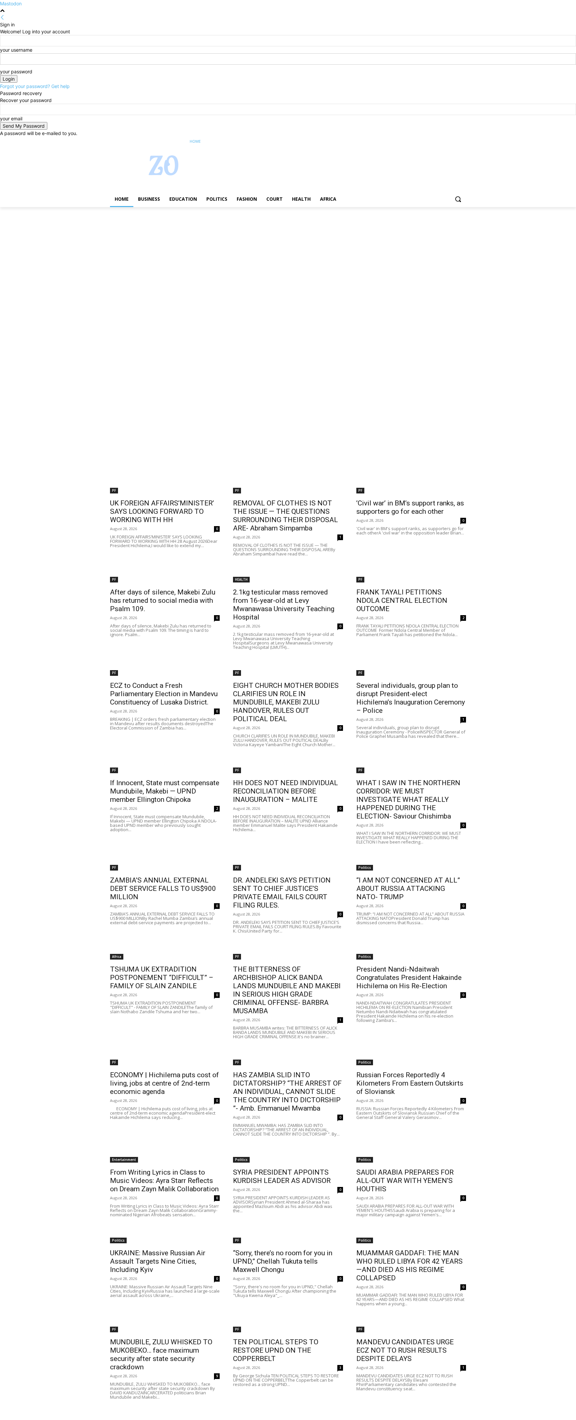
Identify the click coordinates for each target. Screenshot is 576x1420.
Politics (364, 867)
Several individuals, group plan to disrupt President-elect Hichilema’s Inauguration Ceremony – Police (410, 698)
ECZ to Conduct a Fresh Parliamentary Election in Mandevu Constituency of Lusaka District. (164, 693)
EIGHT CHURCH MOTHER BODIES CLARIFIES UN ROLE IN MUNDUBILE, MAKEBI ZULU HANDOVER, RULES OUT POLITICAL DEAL (286, 702)
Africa (116, 956)
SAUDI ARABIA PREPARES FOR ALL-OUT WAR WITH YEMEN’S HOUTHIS (405, 1180)
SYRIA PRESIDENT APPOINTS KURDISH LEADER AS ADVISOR (282, 1176)
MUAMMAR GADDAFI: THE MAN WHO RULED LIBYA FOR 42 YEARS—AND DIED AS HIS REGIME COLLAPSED (409, 1265)
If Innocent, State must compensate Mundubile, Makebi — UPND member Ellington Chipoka (164, 791)
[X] (444, 141)
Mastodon (11, 3)
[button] (458, 199)
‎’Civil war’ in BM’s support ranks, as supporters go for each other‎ (410, 507)
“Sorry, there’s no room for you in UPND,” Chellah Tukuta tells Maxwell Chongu (282, 1261)
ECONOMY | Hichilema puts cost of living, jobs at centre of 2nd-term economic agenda (164, 1083)
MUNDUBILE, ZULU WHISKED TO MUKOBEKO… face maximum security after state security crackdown (161, 1354)
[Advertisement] (200, 256)
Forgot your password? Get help (35, 86)
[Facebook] (425, 141)
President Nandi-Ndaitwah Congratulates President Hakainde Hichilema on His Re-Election (409, 977)
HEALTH (241, 579)
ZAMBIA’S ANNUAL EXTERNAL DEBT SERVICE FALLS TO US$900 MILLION (163, 888)
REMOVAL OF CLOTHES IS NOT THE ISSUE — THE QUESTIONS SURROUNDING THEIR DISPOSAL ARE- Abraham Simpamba (285, 515)
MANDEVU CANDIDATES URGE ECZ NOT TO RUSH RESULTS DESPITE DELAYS (405, 1350)
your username (16, 50)
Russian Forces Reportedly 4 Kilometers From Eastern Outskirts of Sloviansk (409, 1083)
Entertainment (124, 1159)
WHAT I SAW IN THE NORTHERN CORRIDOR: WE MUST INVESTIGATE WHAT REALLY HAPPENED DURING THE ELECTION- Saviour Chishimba (408, 799)
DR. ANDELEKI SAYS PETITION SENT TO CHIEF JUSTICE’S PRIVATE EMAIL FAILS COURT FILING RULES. (282, 892)
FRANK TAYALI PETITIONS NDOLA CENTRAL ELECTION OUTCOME (401, 600)
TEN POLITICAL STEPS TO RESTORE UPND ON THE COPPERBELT (275, 1350)
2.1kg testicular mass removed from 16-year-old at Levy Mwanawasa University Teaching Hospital (283, 604)
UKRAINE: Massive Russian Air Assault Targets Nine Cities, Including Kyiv (157, 1261)
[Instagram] (434, 141)
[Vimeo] (453, 141)
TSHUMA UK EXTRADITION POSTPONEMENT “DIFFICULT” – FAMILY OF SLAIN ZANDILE (161, 977)
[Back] (2, 17)
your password (16, 71)
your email (11, 118)
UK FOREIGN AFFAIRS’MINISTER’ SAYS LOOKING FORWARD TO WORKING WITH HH (162, 511)
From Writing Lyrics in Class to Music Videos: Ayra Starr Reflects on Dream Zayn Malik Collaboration (164, 1180)
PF (114, 490)
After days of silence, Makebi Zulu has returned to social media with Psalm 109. (162, 600)
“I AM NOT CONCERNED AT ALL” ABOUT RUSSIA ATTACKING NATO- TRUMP (408, 888)
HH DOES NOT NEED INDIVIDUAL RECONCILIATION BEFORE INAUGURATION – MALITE (285, 791)
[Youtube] (462, 141)
